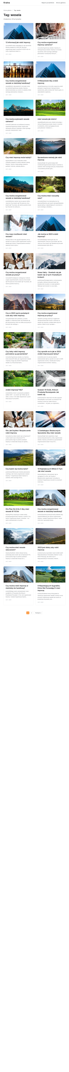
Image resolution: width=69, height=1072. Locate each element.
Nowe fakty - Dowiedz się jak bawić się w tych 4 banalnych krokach (50, 274)
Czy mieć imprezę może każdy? (18, 157)
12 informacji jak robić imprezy (18, 42)
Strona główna (60, 3)
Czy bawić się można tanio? (17, 469)
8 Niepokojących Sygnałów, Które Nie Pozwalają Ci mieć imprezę (49, 588)
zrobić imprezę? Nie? (14, 390)
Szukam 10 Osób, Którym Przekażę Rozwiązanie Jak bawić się (48, 392)
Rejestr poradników (48, 3)
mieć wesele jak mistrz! (47, 119)
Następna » (38, 613)
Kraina (7, 2)
